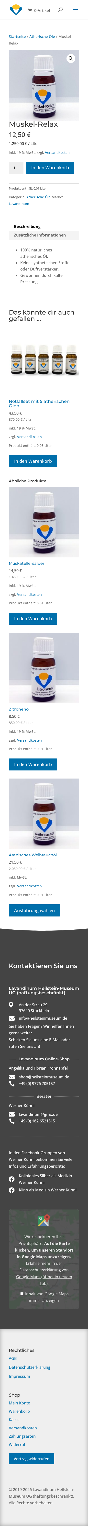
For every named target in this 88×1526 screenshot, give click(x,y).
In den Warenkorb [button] (33, 461)
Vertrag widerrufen (31, 1458)
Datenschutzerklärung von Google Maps (44, 1276)
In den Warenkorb (50, 167)
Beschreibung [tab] (27, 226)
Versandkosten (57, 152)
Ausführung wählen (34, 910)
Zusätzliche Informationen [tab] (40, 235)
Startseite (17, 36)
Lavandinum (19, 203)
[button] (70, 58)
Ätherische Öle (42, 36)
